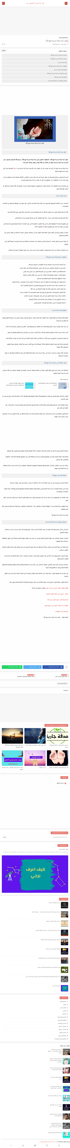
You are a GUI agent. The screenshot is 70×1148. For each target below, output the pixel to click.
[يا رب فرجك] (35, 758)
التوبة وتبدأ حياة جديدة (60, 70)
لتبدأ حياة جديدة (62, 62)
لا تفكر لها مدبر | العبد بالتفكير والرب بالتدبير (47, 384)
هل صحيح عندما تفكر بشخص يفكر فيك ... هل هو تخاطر (46, 912)
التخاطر (64, 1014)
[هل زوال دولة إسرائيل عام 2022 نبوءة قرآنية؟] (12, 736)
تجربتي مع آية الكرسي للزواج (53, 921)
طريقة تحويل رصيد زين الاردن (53, 949)
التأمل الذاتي (63, 1008)
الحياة (15, 168)
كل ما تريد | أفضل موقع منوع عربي (29, 3)
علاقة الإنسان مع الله (60, 77)
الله (43, 227)
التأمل (64, 1004)
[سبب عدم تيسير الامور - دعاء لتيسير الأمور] (12, 758)
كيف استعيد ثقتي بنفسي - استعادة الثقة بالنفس (48, 930)
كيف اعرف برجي (63, 849)
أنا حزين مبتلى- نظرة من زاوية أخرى (35, 745)
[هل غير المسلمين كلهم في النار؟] (57, 758)
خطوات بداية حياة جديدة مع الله (58, 66)
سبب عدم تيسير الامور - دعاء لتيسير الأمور (12, 768)
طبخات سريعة (62, 1029)
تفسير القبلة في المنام (54, 902)
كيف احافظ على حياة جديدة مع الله (57, 73)
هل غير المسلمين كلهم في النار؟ (58, 767)
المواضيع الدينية (63, 37)
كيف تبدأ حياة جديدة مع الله (59, 55)
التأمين (64, 1011)
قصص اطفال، (62, 1032)
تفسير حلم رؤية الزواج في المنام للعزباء (50, 939)
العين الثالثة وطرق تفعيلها (55, 1132)
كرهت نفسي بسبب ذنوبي (53, 588)
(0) (3, 44)
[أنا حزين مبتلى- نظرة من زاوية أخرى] (35, 736)
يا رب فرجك (42, 767)
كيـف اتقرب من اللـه (53, 600)
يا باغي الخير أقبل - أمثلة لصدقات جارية (58, 746)
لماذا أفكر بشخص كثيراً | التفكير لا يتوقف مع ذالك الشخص (56, 1060)
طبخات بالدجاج (62, 1026)
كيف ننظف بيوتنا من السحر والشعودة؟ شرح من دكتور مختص (15, 384)
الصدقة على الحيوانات (61, 611)
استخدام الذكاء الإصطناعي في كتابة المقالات (49, 958)
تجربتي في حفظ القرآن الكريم (55, 594)
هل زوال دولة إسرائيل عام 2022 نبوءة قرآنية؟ (14, 746)
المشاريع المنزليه (62, 1017)
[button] (53, 667)
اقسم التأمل (63, 1001)
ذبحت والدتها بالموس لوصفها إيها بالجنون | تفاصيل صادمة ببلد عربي (43, 976)
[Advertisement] (35, 21)
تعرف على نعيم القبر (51, 606)
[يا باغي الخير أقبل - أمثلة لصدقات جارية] (57, 736)
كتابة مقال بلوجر (62, 1036)
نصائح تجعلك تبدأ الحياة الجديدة (57, 81)
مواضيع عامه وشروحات (60, 1039)
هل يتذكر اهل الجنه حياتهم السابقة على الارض (48, 967)
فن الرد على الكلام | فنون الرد (55, 1095)
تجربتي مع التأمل (62, 1023)
